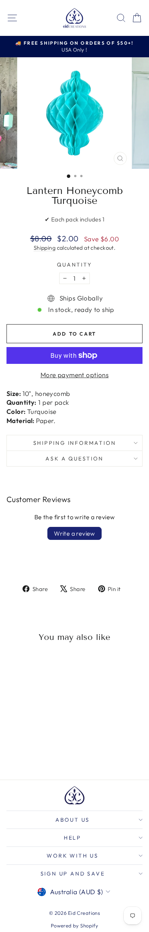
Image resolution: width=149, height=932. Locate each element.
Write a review (74, 533)
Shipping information (74, 442)
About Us (72, 819)
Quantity (74, 264)
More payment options (74, 375)
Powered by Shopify (75, 925)
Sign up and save (72, 873)
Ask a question (74, 458)
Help (72, 837)
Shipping (44, 247)
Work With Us (73, 855)
